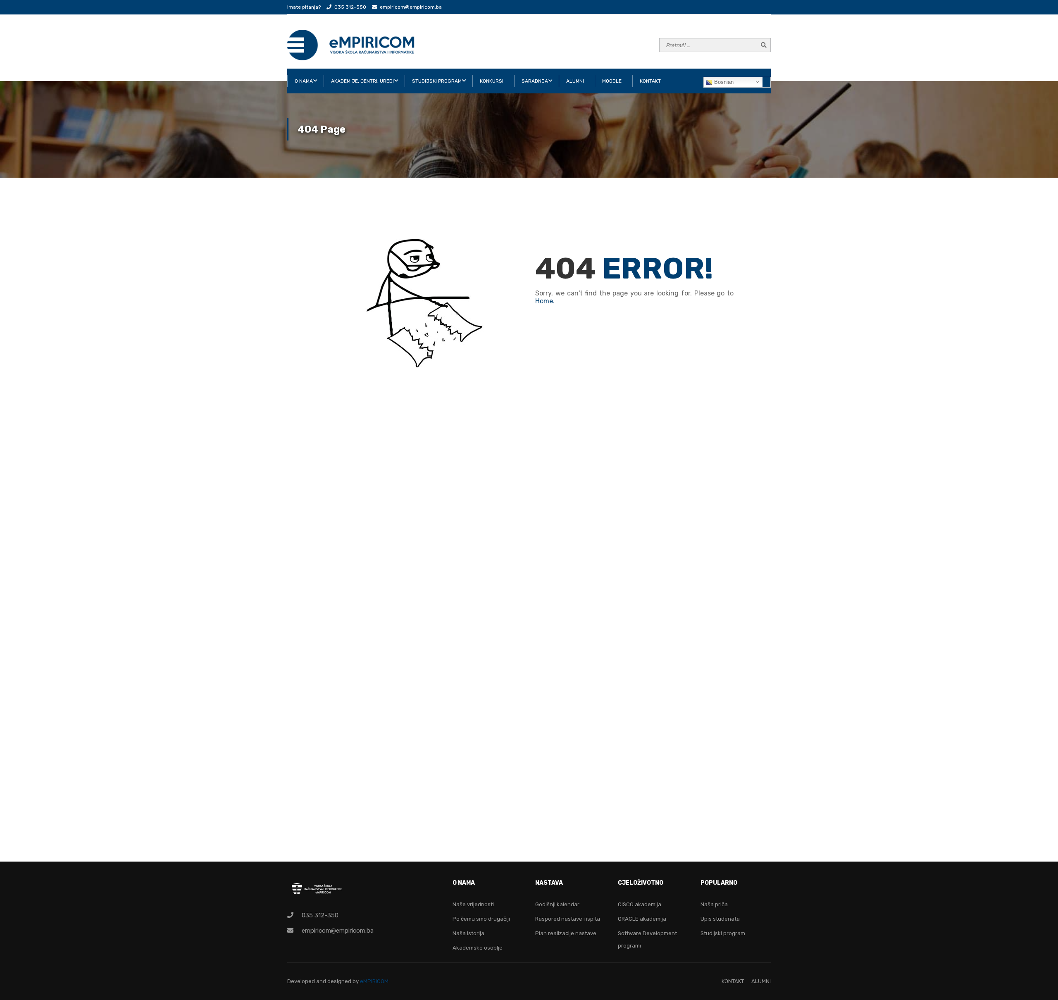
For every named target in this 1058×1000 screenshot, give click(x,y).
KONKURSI (491, 81)
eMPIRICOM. (375, 981)
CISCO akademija (639, 904)
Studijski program (723, 933)
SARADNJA (535, 81)
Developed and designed (320, 981)
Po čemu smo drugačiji (481, 919)
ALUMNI (575, 81)
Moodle (612, 81)
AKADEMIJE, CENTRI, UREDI (362, 81)
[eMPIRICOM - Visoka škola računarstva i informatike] (351, 45)
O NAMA (304, 81)
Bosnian (723, 82)
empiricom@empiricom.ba (411, 7)
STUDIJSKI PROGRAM (437, 81)
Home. (545, 301)
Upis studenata (720, 919)
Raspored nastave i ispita (567, 919)
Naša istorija (468, 933)
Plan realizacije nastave (565, 933)
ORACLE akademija (642, 919)
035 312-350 (350, 7)
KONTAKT (650, 81)
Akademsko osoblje (478, 948)
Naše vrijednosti (473, 904)
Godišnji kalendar (557, 904)
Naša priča (714, 904)
